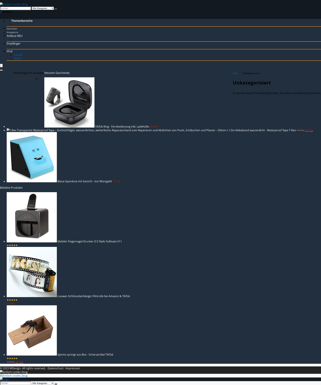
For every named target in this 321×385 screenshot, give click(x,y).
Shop (235, 73)
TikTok (17, 58)
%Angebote (12, 32)
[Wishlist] (1, 12)
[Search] (1, 70)
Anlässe (15, 36)
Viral (9, 51)
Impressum (73, 368)
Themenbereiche (22, 21)
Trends (17, 55)
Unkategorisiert (23, 78)
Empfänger (14, 43)
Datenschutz (55, 368)
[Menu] (1, 65)
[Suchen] (56, 9)
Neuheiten (12, 28)
